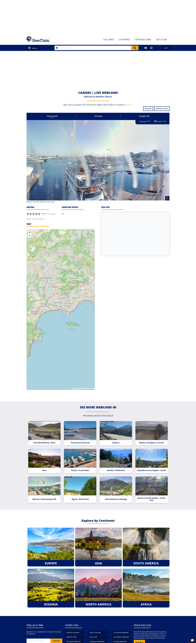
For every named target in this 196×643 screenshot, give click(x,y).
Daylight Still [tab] (144, 116)
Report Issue (162, 109)
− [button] (29, 235)
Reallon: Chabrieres (116, 470)
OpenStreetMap (83, 389)
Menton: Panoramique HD (44, 499)
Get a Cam (93, 637)
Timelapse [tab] (98, 116)
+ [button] (29, 232)
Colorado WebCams (121, 633)
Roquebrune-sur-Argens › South (151, 470)
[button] (164, 121)
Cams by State (71, 637)
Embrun (116, 443)
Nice (44, 470)
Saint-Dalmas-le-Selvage (116, 499)
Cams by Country (72, 633)
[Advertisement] (98, 17)
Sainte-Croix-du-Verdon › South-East (151, 499)
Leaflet (74, 389)
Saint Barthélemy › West (44, 443)
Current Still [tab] (52, 116)
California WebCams (121, 637)
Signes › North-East (80, 499)
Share (148, 109)
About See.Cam (95, 633)
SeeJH (166, 48)
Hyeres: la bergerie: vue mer (151, 443)
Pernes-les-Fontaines (80, 443)
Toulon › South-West (80, 470)
